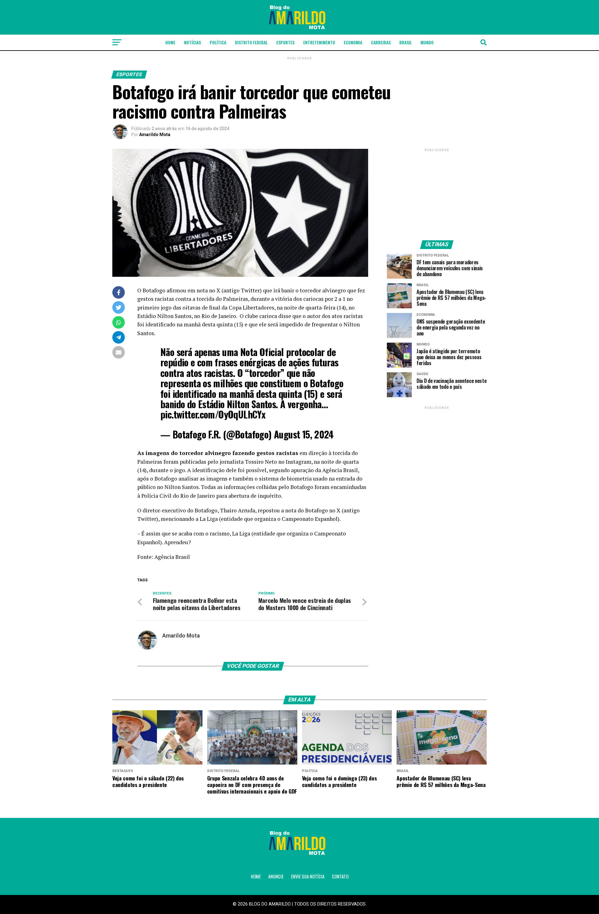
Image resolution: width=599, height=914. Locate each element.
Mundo (427, 42)
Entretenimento (319, 42)
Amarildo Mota (154, 134)
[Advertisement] (437, 192)
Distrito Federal (251, 42)
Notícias (192, 42)
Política (218, 42)
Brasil (405, 42)
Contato (340, 876)
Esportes (285, 42)
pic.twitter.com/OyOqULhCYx (212, 414)
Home (170, 42)
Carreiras (381, 42)
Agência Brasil (172, 556)
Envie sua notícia (307, 876)
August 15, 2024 (304, 434)
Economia (353, 42)
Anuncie (276, 876)
